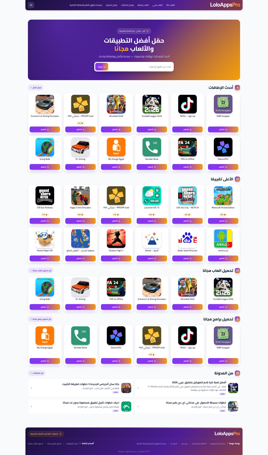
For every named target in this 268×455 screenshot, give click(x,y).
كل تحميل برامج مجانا (42, 319)
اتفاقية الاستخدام (199, 443)
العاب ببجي (157, 5)
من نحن (184, 443)
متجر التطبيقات (72, 443)
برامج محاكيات (127, 5)
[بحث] (31, 5)
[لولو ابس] (225, 5)
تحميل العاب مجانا (35, 443)
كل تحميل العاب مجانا (42, 270)
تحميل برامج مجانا (54, 443)
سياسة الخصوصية (217, 443)
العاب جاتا (170, 5)
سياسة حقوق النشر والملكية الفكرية (86, 5)
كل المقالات (38, 373)
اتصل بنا (174, 443)
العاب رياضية (143, 5)
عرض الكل (37, 87)
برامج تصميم (111, 5)
